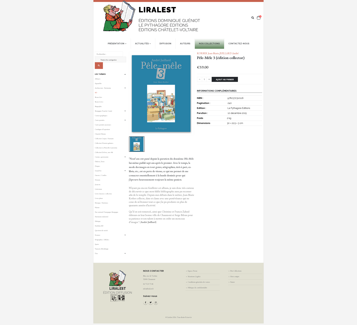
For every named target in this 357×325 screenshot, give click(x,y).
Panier (232, 282)
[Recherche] (99, 65)
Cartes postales (99, 120)
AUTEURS (185, 43)
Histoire (97, 180)
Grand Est (98, 171)
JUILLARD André (229, 53)
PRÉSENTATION (116, 43)
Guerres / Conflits (100, 175)
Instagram (156, 302)
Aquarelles (98, 83)
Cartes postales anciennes (103, 125)
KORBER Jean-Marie (208, 53)
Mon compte (234, 276)
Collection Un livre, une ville (104, 152)
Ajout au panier (225, 79)
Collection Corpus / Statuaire (104, 138)
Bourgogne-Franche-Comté (103, 111)
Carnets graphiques (101, 115)
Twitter (151, 302)
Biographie (98, 106)
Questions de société (101, 230)
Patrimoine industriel (101, 217)
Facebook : (145, 302)
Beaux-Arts (98, 97)
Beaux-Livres (99, 102)
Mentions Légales (194, 276)
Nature (97, 207)
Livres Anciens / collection (103, 194)
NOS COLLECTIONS (209, 43)
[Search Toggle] (253, 17)
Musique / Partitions (101, 203)
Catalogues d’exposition (102, 129)
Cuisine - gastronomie (101, 157)
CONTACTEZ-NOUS (238, 43)
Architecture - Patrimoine (103, 88)
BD (96, 92)
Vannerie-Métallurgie (101, 249)
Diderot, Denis (99, 161)
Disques (97, 166)
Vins (96, 253)
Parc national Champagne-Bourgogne (106, 212)
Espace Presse (192, 271)
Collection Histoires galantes (104, 143)
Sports (97, 244)
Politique (98, 221)
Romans (97, 235)
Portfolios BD (99, 226)
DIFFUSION (165, 43)
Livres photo (99, 198)
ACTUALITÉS (142, 43)
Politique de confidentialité (197, 287)
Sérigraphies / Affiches (102, 240)
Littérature (98, 189)
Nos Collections (235, 271)
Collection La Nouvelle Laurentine (106, 148)
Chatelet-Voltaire (100, 134)
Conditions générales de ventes (199, 282)
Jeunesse (97, 184)
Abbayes (97, 79)
